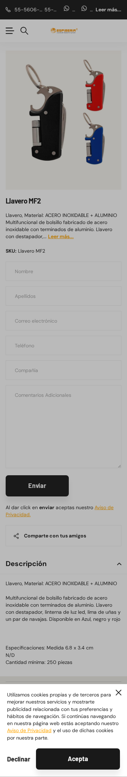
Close (118, 692)
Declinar (18, 759)
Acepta (78, 759)
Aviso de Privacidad (29, 730)
